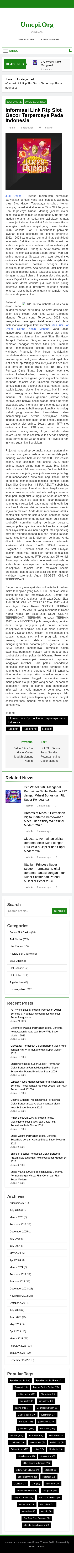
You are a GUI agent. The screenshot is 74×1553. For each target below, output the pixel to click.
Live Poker (17, 1442)
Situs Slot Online (27, 1477)
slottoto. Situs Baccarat (36, 1525)
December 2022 (19, 1360)
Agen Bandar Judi (20, 1380)
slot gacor (50, 1490)
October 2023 (17, 1302)
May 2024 (15, 1252)
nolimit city (57, 1442)
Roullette (55, 1449)
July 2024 (15, 1245)
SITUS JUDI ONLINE (27, 1470)
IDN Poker (48, 1415)
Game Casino (26, 1415)
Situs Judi (15, 960)
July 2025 (15, 1238)
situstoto (20, 1484)
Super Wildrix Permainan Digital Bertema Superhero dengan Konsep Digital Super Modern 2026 (37, 1139)
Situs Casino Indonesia (36, 1463)
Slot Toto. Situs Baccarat (37, 1518)
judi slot (47, 728)
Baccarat (21, 1387)
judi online (30, 728)
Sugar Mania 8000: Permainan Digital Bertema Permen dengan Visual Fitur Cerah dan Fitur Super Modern (36, 1175)
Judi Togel (36, 1435)
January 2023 (17, 1352)
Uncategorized (35, 101)
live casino (56, 1435)
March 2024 (16, 1267)
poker (39, 1449)
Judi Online (14, 101)
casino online (23, 1408)
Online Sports (19, 1449)
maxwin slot (37, 1442)
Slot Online (16, 975)
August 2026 (17, 1202)
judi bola (13, 728)
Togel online (16, 982)
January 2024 (17, 1281)
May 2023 (15, 1324)
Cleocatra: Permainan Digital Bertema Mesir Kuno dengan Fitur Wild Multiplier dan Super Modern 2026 (38, 1049)
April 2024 (15, 1260)
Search (59, 911)
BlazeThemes (36, 1546)
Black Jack (48, 1394)
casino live (46, 1401)
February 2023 (18, 1345)
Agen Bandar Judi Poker (49, 1380)
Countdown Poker (47, 1408)
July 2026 (15, 1210)
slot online (47, 1504)
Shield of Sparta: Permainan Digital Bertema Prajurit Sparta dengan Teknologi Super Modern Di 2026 (38, 1157)
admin (12, 127)
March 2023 (16, 1338)
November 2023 (19, 1295)
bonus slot (26, 1401)
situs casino (47, 1456)
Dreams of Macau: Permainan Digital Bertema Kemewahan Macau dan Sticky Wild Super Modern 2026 (36, 1031)
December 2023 (19, 1288)
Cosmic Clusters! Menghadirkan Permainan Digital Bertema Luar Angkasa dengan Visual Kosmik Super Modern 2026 (35, 1103)
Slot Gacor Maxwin (49, 1497)
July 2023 (15, 1310)
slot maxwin (26, 1504)
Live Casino (16, 946)
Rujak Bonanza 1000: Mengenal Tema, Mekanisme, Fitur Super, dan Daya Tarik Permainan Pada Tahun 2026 (33, 1121)
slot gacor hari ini (23, 1497)
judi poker (47, 1428)
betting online (26, 1394)
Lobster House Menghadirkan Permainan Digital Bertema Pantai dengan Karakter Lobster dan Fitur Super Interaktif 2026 (38, 1085)
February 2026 (18, 1224)
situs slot (51, 1470)
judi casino (46, 1422)
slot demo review (27, 1490)
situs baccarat (26, 1456)
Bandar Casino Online (46, 1387)
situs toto (49, 1477)
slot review (28, 1511)
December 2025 (19, 1231)
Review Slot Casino (21, 953)
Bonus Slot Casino (20, 932)
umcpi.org (37, 24)
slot (36, 1484)
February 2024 (18, 1274)
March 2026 (16, 1217)
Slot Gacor (16, 967)
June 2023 (15, 1317)
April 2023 (15, 1331)
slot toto (46, 1511)
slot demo (52, 1484)
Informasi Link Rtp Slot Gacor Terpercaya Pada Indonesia (36, 720)
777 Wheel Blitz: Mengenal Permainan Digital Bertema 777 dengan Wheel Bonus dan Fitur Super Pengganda (52, 63)
